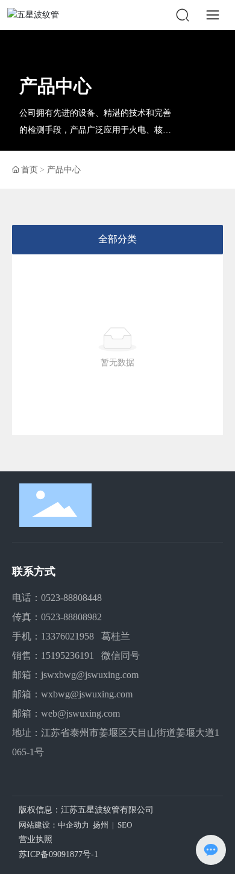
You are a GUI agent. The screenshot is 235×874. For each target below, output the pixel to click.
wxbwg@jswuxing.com (87, 694)
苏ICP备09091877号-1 (58, 854)
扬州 (100, 824)
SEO (125, 824)
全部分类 (117, 239)
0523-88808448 (71, 598)
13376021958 (67, 636)
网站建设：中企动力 (54, 824)
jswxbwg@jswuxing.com (90, 675)
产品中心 (55, 86)
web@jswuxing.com (80, 713)
